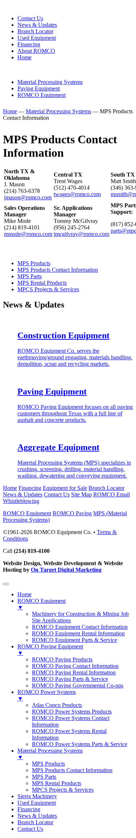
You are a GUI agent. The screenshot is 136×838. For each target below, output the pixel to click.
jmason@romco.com (27, 197)
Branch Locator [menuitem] (35, 822)
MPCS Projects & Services (48, 289)
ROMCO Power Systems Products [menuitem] (72, 711)
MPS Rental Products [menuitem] (56, 783)
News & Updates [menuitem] (37, 816)
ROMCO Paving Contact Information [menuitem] (75, 666)
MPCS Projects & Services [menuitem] (63, 790)
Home (24, 57)
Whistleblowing (21, 501)
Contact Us (30, 18)
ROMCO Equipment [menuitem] (41, 604)
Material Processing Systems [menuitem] (50, 754)
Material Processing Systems (50, 82)
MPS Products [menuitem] (48, 764)
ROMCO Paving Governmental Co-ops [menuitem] (77, 685)
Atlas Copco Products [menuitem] (57, 705)
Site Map (81, 494)
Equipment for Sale (65, 488)
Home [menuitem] (24, 594)
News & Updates (37, 25)
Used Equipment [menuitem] (36, 803)
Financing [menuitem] (28, 809)
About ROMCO (36, 51)
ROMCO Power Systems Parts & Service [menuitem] (79, 744)
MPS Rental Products (42, 283)
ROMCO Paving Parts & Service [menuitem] (70, 679)
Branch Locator (35, 31)
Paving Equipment (38, 88)
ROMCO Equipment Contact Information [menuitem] (80, 627)
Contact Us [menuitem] (30, 829)
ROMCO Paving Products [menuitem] (62, 659)
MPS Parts (29, 276)
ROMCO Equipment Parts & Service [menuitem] (74, 640)
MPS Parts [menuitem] (44, 777)
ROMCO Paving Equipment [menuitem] (50, 649)
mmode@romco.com (28, 234)
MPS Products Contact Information (57, 270)
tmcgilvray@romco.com (81, 234)
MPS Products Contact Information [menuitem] (72, 770)
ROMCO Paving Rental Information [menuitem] (74, 672)
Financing (28, 44)
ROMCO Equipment (41, 95)
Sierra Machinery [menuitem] (37, 796)
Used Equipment (36, 38)
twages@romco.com (77, 194)
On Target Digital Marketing (66, 570)
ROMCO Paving (72, 513)
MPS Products (33, 263)
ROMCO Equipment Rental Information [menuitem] (78, 633)
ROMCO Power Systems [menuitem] (46, 695)
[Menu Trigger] (6, 584)
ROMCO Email (111, 494)
